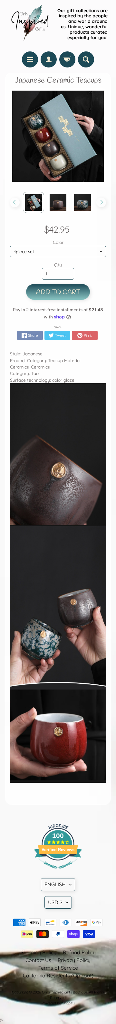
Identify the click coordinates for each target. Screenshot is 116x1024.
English (55, 884)
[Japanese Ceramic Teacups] (33, 202)
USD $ (55, 902)
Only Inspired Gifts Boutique (64, 992)
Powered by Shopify (58, 1003)
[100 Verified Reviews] (58, 871)
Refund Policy (79, 952)
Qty (58, 264)
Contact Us (38, 960)
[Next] (101, 202)
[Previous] (15, 202)
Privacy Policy (74, 960)
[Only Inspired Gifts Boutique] (29, 24)
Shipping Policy (38, 952)
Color (58, 242)
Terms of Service (58, 968)
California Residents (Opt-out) (58, 975)
